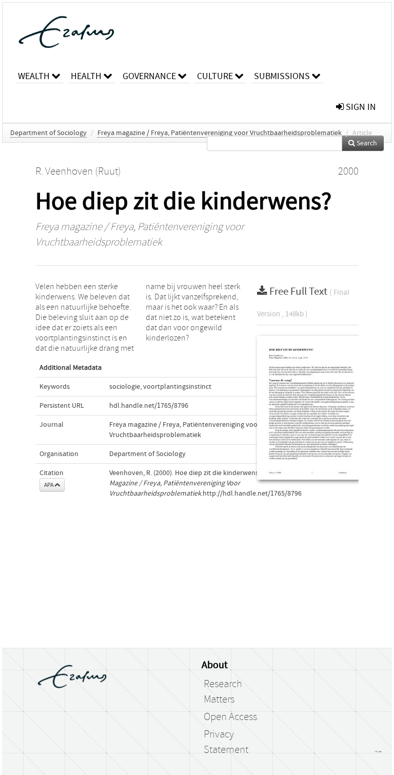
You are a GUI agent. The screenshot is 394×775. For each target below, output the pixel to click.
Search (366, 143)
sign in (360, 107)
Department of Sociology (48, 133)
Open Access (230, 717)
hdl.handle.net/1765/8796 (148, 406)
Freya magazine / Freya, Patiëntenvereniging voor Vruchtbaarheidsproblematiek (219, 133)
